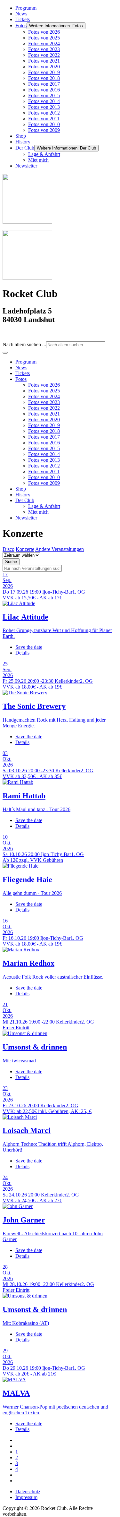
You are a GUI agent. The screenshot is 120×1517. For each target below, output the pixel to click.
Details (22, 653)
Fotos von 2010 (44, 124)
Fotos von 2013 (44, 107)
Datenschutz (27, 1491)
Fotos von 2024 (44, 43)
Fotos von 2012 (44, 113)
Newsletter (26, 165)
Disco (8, 549)
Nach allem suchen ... (24, 344)
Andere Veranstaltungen (59, 549)
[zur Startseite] (27, 222)
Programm (25, 8)
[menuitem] (25, 361)
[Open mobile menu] (5, 353)
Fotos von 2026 (44, 32)
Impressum (26, 1497)
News (21, 13)
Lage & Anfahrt (44, 154)
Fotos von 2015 (44, 95)
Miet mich (38, 160)
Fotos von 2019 (44, 72)
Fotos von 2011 (44, 118)
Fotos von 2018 (44, 78)
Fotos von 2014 (44, 101)
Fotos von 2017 (44, 84)
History (22, 141)
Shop (20, 136)
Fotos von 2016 (44, 89)
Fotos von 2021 (44, 61)
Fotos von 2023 (44, 49)
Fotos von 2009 (44, 130)
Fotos (21, 25)
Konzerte (25, 549)
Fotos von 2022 (44, 55)
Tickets (22, 19)
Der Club (24, 147)
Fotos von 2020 (44, 66)
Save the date (28, 647)
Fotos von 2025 (44, 37)
